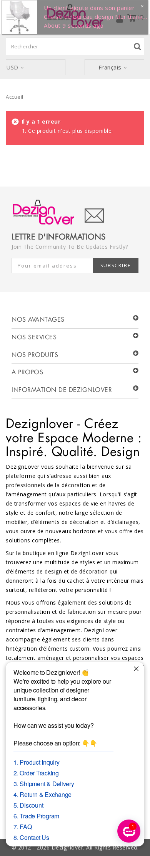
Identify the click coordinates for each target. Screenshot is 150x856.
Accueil (14, 96)
